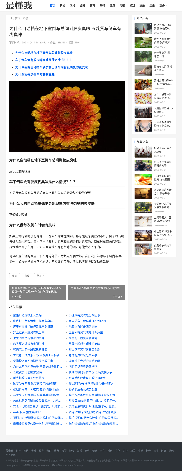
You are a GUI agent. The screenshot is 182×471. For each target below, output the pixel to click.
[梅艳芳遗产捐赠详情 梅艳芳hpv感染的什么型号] (143, 25)
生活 (140, 450)
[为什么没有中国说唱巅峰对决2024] (143, 94)
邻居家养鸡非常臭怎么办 (84, 349)
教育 (92, 5)
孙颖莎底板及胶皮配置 (83, 389)
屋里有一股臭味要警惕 (83, 338)
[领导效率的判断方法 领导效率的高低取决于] (143, 190)
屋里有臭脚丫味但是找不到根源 (33, 326)
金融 (82, 5)
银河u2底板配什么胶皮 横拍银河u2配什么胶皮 (38, 418)
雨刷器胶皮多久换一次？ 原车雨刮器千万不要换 (38, 423)
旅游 (112, 5)
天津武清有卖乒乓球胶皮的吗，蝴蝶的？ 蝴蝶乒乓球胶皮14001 (94, 406)
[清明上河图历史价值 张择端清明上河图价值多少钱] (143, 39)
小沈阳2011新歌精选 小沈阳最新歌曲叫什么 (163, 235)
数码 (102, 5)
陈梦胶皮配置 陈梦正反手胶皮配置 (35, 383)
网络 (72, 5)
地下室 (40, 275)
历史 (152, 5)
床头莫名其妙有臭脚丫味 (28, 344)
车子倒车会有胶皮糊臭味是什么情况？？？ (44, 60)
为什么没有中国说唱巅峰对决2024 (163, 98)
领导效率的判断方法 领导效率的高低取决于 (163, 193)
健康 (163, 450)
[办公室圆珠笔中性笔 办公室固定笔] (143, 176)
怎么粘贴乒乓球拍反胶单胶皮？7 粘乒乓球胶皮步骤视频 (38, 400)
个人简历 (11, 455)
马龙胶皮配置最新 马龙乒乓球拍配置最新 (38, 395)
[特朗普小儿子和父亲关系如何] (143, 204)
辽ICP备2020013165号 (63, 465)
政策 (132, 450)
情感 (94, 450)
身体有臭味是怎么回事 (83, 355)
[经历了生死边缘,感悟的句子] (143, 162)
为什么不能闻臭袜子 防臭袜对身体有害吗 (38, 366)
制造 (148, 450)
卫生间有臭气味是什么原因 (86, 332)
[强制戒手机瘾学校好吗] (143, 245)
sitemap (79, 465)
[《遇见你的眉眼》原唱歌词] (143, 108)
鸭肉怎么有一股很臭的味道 (30, 349)
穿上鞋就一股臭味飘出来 (28, 332)
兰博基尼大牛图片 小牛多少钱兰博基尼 (163, 221)
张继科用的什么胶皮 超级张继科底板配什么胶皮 (38, 389)
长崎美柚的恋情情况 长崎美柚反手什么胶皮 (94, 372)
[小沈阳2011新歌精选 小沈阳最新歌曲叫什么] (143, 231)
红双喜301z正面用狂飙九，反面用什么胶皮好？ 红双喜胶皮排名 (94, 400)
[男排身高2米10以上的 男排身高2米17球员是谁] (143, 80)
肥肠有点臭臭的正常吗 (83, 366)
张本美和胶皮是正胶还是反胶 (87, 378)
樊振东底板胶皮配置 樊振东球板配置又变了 (94, 395)
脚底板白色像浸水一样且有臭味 (33, 321)
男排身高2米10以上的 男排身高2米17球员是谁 (164, 84)
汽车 (102, 450)
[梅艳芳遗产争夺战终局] (143, 148)
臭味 (14, 275)
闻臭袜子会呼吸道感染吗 (84, 361)
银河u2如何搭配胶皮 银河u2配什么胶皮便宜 (94, 412)
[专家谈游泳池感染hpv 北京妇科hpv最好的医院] (143, 122)
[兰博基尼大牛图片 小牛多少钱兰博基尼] (143, 217)
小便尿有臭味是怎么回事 (84, 315)
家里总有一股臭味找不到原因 (87, 321)
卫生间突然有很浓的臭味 (28, 338)
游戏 (132, 5)
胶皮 (27, 275)
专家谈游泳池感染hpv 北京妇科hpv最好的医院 (163, 125)
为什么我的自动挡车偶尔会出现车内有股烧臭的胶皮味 (51, 67)
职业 (125, 450)
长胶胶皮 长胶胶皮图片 (27, 372)
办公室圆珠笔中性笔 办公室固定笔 (163, 179)
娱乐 (142, 5)
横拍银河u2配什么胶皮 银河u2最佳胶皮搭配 (94, 418)
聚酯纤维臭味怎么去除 (27, 315)
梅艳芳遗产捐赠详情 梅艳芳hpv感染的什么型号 (163, 28)
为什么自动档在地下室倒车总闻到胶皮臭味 (44, 53)
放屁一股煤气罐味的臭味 (84, 344)
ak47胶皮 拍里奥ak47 (27, 412)
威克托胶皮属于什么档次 (28, 378)
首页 (52, 5)
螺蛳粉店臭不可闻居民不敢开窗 (33, 361)
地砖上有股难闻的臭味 (83, 326)
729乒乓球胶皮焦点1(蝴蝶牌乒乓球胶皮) (38, 406)
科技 (62, 5)
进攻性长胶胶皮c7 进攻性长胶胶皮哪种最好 (94, 423)
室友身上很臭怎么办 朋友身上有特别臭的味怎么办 (38, 355)
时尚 (110, 450)
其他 (171, 450)
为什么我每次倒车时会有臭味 (35, 74)
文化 (117, 450)
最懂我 (9, 450)
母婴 (122, 5)
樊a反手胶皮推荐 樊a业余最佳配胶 (91, 383)
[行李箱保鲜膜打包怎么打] (143, 53)
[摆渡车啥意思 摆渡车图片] (143, 67)
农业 (155, 450)
